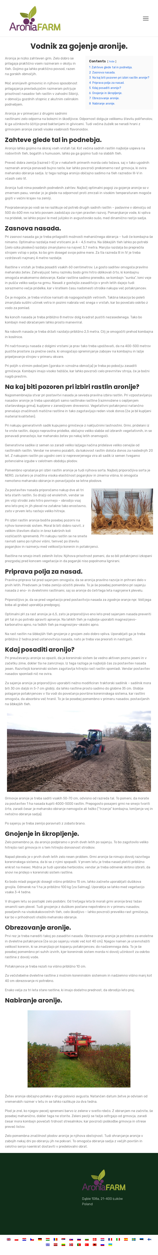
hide (112, 61)
